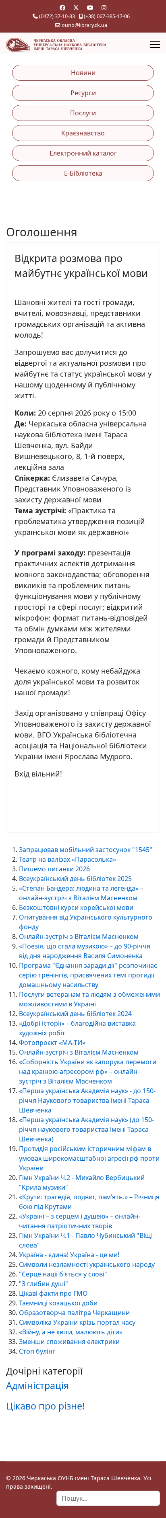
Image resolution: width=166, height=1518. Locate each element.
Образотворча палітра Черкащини (74, 1312)
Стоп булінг (37, 1351)
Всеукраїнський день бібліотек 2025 (75, 878)
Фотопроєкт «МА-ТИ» (52, 1042)
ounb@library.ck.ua (84, 25)
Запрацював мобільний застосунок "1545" (85, 849)
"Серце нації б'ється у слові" (63, 1274)
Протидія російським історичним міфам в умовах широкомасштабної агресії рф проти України (89, 1158)
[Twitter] (76, 7)
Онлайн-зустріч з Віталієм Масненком (79, 936)
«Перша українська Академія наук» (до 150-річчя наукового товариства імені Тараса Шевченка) (86, 1129)
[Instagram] (104, 7)
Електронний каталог (83, 153)
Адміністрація (37, 1385)
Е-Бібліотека (83, 173)
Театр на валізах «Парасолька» (67, 859)
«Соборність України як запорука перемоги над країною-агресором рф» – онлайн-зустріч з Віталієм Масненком (87, 1071)
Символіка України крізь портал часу (77, 1322)
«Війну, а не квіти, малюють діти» (70, 1331)
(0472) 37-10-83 (57, 16)
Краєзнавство (83, 133)
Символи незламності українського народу (87, 1264)
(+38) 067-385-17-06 (107, 16)
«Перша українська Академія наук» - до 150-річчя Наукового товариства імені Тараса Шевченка (87, 1100)
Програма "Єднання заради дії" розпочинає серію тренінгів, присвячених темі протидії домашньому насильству (88, 975)
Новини (83, 72)
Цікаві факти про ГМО (53, 1293)
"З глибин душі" (43, 1283)
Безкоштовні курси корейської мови (76, 907)
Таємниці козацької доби (58, 1303)
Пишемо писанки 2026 (54, 869)
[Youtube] (90, 7)
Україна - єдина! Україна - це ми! (69, 1254)
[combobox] (108, 1498)
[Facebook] (62, 7)
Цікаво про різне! (45, 1405)
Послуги (83, 113)
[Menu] (155, 45)
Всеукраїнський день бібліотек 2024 (75, 1013)
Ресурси (83, 92)
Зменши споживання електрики (69, 1341)
